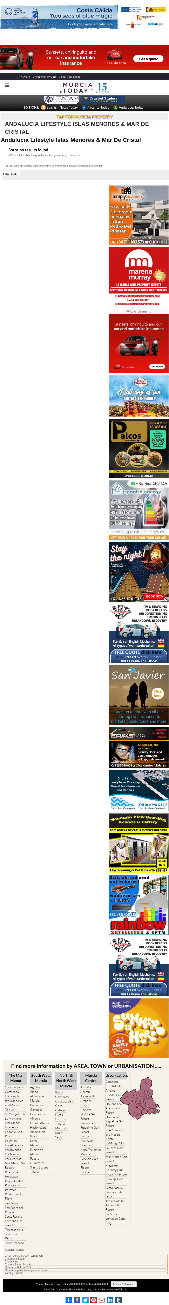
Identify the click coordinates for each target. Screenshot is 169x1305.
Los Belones (13, 1150)
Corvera (85, 1110)
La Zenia (111, 1214)
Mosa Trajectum (91, 1150)
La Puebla (11, 1127)
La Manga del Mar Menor (13, 1120)
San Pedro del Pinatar (14, 1210)
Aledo (34, 1092)
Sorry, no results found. (28, 150)
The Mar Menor (16, 1078)
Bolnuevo (36, 1105)
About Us (100, 1289)
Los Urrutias (13, 1159)
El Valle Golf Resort (88, 1116)
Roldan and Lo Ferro (14, 1196)
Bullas (59, 1092)
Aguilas (35, 1087)
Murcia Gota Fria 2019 (18, 1267)
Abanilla (85, 1087)
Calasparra (62, 1097)
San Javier (11, 1203)
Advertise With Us (117, 1289)
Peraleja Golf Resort (89, 1161)
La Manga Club (15, 1114)
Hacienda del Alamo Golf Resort (38, 1132)
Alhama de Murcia (37, 1098)
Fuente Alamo (39, 1123)
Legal (90, 1289)
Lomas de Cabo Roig (116, 1221)
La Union (11, 1141)
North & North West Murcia (66, 1080)
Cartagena (12, 1092)
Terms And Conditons (55, 1289)
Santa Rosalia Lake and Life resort (13, 1221)
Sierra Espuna (39, 1167)
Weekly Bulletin (14, 1273)
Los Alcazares (14, 1145)
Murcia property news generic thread (26, 1270)
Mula (58, 1133)
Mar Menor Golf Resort (16, 1165)
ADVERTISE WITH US (44, 77)
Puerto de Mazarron (36, 1152)
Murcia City (88, 1154)
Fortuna (60, 1119)
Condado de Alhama (38, 1116)
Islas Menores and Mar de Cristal (14, 1105)
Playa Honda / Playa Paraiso (14, 1183)
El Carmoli (12, 1096)
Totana (34, 1172)
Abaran (85, 1092)
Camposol (36, 1110)
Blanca (84, 1105)
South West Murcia (41, 1078)
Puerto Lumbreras (37, 1161)
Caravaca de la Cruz (64, 1103)
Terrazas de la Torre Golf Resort (14, 1234)
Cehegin (61, 1110)
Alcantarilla (87, 1096)
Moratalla (61, 1128)
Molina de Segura (87, 1143)
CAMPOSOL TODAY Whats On (24, 1256)
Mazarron (36, 1145)
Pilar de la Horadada (11, 1174)
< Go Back (9, 173)
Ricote (84, 1168)
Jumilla (60, 1124)
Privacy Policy (77, 1289)
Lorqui (84, 1136)
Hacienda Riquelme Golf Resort (89, 1127)
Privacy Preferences (123, 1284)
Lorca (34, 1141)
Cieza (59, 1115)
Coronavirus (12, 1261)
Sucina (84, 1172)
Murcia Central (91, 1078)
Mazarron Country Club (114, 1168)
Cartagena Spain (15, 1259)
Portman (10, 1190)
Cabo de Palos (14, 1087)
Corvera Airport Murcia (18, 1264)
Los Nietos (12, 1154)
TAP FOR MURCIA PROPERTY (84, 116)
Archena (86, 1101)
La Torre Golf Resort (13, 1134)
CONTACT (24, 77)
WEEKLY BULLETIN (69, 77)
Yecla (58, 1137)
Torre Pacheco (14, 1243)
